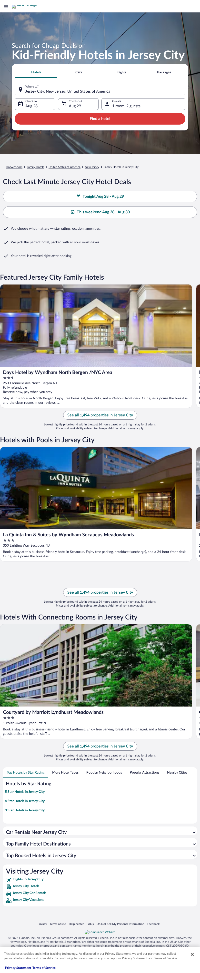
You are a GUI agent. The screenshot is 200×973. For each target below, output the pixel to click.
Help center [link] (76, 923)
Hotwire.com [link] (14, 167)
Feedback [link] (153, 923)
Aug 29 (75, 106)
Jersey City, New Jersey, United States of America (67, 91)
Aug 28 (31, 106)
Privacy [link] (42, 923)
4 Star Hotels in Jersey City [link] (25, 801)
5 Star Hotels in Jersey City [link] (25, 792)
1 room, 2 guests (126, 106)
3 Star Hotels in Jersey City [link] (25, 810)
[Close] (192, 954)
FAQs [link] (90, 923)
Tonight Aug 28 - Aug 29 (103, 196)
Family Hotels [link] (35, 167)
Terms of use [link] (58, 923)
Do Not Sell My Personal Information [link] (120, 923)
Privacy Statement (18, 968)
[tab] (36, 72)
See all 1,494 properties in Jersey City (100, 415)
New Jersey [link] (92, 167)
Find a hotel (100, 119)
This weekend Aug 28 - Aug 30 (103, 212)
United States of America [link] (64, 167)
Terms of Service (44, 968)
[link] (100, 880)
